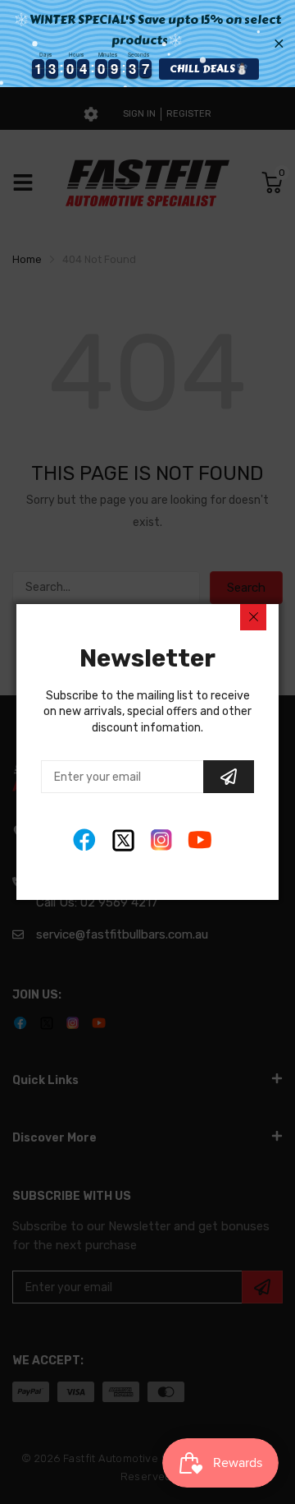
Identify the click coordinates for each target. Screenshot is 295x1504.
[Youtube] (200, 840)
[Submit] (228, 776)
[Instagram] (162, 840)
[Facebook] (84, 840)
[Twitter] (123, 840)
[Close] (253, 617)
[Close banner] (279, 43)
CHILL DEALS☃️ (209, 68)
